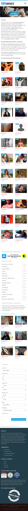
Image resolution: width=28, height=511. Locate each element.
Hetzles (14, 271)
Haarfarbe (4, 407)
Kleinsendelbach (14, 269)
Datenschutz (16, 509)
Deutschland (9, 426)
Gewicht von (5, 392)
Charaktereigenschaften (9, 453)
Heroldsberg (14, 287)
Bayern (14, 426)
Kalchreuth (14, 273)
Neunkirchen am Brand (14, 264)
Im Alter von (5, 373)
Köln (5, 463)
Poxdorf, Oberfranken (14, 294)
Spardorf (14, 280)
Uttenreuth (14, 266)
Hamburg (6, 467)
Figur (3, 402)
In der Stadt (4, 413)
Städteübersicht (7, 451)
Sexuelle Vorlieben (8, 455)
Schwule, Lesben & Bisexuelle (13, 37)
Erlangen (14, 292)
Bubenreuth (14, 289)
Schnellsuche (7, 449)
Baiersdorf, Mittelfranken (14, 299)
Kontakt (11, 509)
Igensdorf (14, 296)
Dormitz (3, 74)
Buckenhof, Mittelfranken (14, 278)
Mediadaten (6, 509)
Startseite (3, 426)
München (6, 465)
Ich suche (4, 368)
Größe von (4, 383)
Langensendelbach (14, 283)
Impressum (22, 509)
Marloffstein (14, 276)
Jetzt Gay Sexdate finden (19, 419)
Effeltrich (14, 285)
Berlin (5, 461)
